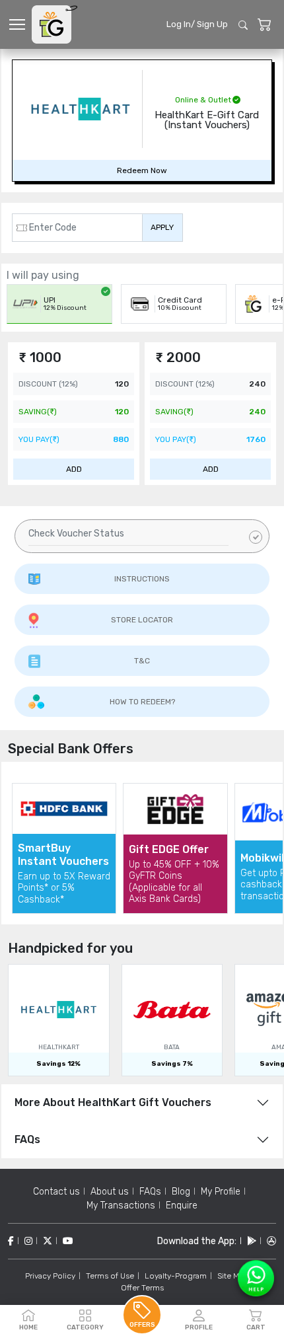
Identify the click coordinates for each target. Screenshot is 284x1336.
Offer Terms (142, 1287)
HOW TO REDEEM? (142, 701)
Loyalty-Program (176, 1275)
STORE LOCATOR (142, 619)
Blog (181, 1191)
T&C (142, 660)
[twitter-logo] (47, 1241)
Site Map (232, 1275)
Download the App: (196, 1241)
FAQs (27, 1139)
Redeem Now (142, 170)
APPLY (162, 227)
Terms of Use (110, 1275)
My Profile (220, 1191)
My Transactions (121, 1205)
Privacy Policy (50, 1275)
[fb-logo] (11, 1241)
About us (109, 1191)
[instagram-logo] (28, 1241)
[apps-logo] (271, 1241)
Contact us (56, 1191)
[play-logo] (251, 1241)
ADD (74, 469)
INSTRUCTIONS (142, 578)
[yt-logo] (68, 1241)
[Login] (264, 25)
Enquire (181, 1205)
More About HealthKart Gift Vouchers (113, 1102)
